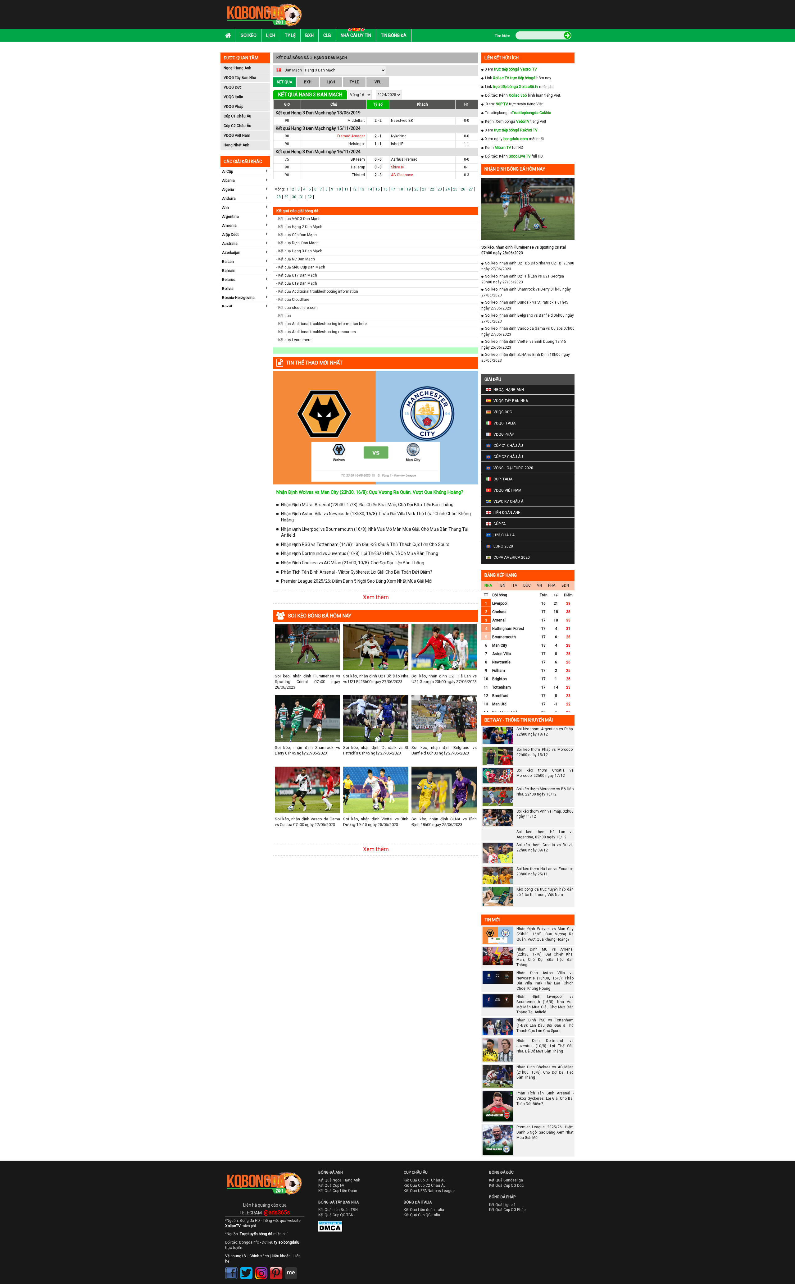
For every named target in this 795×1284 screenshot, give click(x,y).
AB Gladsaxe (402, 175)
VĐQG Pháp (233, 106)
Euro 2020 (503, 546)
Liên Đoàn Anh (506, 513)
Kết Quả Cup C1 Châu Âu (425, 1180)
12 (354, 189)
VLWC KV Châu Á (508, 501)
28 (278, 197)
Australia (230, 243)
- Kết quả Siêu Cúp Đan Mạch (300, 267)
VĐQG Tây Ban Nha (240, 78)
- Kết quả (283, 316)
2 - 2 (378, 120)
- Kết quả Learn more (293, 340)
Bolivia (228, 289)
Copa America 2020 (511, 557)
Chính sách (259, 1256)
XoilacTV (233, 1226)
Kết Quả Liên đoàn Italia (424, 1210)
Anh (225, 207)
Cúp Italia (502, 479)
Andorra (229, 198)
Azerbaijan (231, 252)
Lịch (270, 35)
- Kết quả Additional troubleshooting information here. (322, 324)
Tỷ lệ (290, 35)
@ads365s (277, 1212)
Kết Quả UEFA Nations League (429, 1191)
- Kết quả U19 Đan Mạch (296, 283)
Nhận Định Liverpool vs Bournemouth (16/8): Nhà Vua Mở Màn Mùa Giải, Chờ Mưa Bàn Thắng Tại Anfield (374, 532)
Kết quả (284, 82)
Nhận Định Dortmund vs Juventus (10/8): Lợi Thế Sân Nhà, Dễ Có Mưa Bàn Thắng (359, 553)
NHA (488, 585)
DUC (527, 585)
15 (377, 189)
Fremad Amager (351, 136)
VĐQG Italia (233, 97)
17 (393, 189)
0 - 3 (378, 167)
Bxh (309, 35)
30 (294, 197)
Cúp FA (499, 524)
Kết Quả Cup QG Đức (506, 1185)
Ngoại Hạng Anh (237, 68)
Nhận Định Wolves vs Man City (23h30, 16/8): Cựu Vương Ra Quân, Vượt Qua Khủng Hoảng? (369, 492)
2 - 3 (378, 175)
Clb (327, 35)
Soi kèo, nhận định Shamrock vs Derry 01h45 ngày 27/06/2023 (307, 750)
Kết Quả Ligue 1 (502, 1205)
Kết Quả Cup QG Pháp (507, 1210)
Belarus (228, 279)
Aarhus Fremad (404, 159)
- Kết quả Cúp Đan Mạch (296, 235)
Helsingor (356, 144)
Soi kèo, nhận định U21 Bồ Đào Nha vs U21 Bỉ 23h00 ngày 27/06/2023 (375, 679)
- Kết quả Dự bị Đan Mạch (297, 243)
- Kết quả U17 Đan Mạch (296, 275)
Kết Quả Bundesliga (506, 1180)
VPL (378, 82)
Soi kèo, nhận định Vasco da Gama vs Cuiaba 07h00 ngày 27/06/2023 (307, 822)
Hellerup (358, 167)
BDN (565, 585)
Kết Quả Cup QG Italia (422, 1215)
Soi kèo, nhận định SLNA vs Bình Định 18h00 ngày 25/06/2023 (444, 822)
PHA (551, 585)
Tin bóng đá (394, 35)
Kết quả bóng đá (292, 58)
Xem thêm (376, 597)
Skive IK (397, 167)
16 (385, 189)
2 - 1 (378, 136)
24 (447, 189)
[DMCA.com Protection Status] (326, 1228)
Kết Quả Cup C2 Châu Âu (425, 1185)
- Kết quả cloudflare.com (297, 307)
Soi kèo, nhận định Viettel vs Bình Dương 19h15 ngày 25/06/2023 (375, 822)
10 (339, 189)
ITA (514, 585)
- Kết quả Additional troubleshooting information (317, 291)
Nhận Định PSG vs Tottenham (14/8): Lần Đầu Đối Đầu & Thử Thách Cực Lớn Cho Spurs (365, 544)
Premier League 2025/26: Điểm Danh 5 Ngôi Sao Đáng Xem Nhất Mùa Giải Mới (356, 581)
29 (286, 197)
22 (432, 189)
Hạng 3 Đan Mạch (330, 58)
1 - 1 (378, 144)
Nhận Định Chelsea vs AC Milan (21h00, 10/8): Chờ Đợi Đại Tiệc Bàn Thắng (352, 562)
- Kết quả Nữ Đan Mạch (295, 259)
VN (539, 585)
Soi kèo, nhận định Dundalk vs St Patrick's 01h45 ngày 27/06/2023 (375, 750)
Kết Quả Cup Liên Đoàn (337, 1191)
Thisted (358, 175)
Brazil (227, 307)
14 (370, 189)
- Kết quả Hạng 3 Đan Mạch (299, 251)
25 (455, 189)
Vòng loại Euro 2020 (513, 468)
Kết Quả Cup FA (331, 1185)
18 (401, 189)
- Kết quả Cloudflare (292, 299)
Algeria (228, 189)
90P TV (502, 104)
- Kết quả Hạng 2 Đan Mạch (299, 227)
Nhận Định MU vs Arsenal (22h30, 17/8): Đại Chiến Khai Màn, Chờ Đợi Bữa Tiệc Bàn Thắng (367, 504)
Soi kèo (249, 35)
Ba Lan (228, 261)
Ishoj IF (397, 144)
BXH (307, 82)
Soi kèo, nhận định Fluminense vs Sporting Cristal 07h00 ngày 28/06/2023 (307, 682)
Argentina (230, 216)
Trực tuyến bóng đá (256, 1234)
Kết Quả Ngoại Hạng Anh (339, 1180)
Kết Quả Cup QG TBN (335, 1215)
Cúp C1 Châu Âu (237, 116)
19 (409, 189)
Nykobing (399, 136)
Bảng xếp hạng (500, 575)
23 (440, 189)
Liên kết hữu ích (501, 57)
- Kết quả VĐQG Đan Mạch (298, 219)
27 (471, 189)
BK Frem (358, 159)
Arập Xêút (230, 234)
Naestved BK (402, 120)
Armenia (229, 225)
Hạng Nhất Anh (236, 145)
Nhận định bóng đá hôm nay (514, 169)
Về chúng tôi (236, 1256)
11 (346, 189)
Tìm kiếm (502, 36)
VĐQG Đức (233, 87)
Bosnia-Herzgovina (238, 298)
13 (362, 189)
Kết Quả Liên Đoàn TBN (338, 1210)
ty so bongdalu (286, 1242)
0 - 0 (378, 159)
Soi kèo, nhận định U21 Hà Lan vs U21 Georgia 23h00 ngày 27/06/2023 (444, 679)
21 (424, 189)
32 (309, 197)
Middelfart (356, 120)
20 (416, 189)
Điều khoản (281, 1256)
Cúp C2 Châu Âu (237, 126)
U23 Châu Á (504, 535)
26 (463, 189)
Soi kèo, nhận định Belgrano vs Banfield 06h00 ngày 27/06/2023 (444, 750)
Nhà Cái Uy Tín (356, 35)
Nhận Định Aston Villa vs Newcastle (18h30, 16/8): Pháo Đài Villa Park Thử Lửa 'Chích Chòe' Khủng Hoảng (376, 516)
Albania (228, 180)
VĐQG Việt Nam (237, 135)
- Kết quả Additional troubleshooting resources (316, 332)
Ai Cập (227, 171)
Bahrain (228, 270)
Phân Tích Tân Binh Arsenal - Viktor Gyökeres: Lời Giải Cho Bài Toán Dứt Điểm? (356, 572)
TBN (501, 585)
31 (302, 197)
